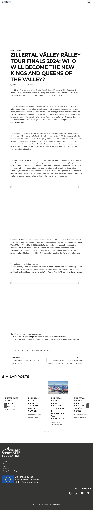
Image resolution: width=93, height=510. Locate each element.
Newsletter (6, 468)
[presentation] (12, 387)
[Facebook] (70, 493)
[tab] (42, 431)
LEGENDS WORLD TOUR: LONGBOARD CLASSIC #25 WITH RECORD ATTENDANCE (65, 360)
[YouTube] (82, 493)
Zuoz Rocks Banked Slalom (11, 400)
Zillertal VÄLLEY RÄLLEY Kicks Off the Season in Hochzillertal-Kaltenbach (57, 408)
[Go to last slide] (5, 405)
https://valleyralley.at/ (18, 122)
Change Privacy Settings (10, 471)
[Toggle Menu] (89, 2)
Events (13, 50)
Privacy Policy (7, 464)
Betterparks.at (76, 272)
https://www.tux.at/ (37, 337)
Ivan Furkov (56, 422)
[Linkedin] (88, 493)
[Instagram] (76, 493)
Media (5, 466)
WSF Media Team (17, 85)
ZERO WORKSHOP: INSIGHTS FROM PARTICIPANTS (24, 360)
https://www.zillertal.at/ (57, 337)
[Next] (87, 405)
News (19, 50)
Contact (5, 461)
